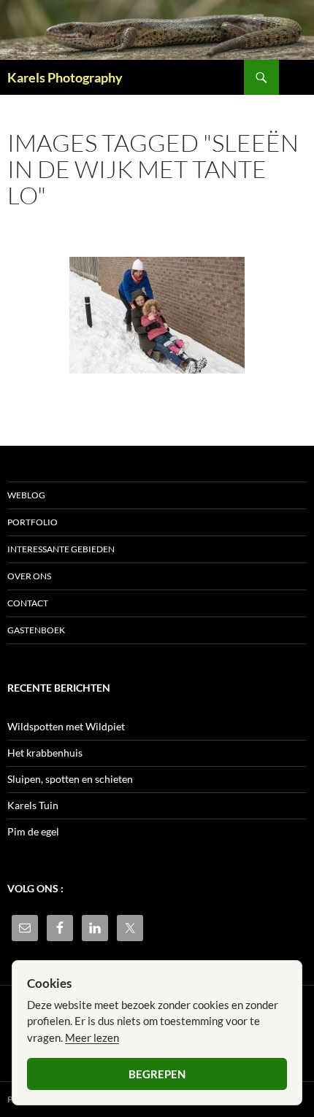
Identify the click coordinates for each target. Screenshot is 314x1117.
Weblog (26, 495)
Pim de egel (33, 831)
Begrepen (157, 1074)
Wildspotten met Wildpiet (66, 726)
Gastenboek (36, 630)
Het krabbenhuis (45, 752)
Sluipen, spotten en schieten (70, 779)
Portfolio (32, 522)
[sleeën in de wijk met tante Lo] (157, 315)
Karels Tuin (32, 805)
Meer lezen (92, 1037)
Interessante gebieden (61, 549)
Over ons (29, 576)
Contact (27, 603)
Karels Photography (65, 77)
